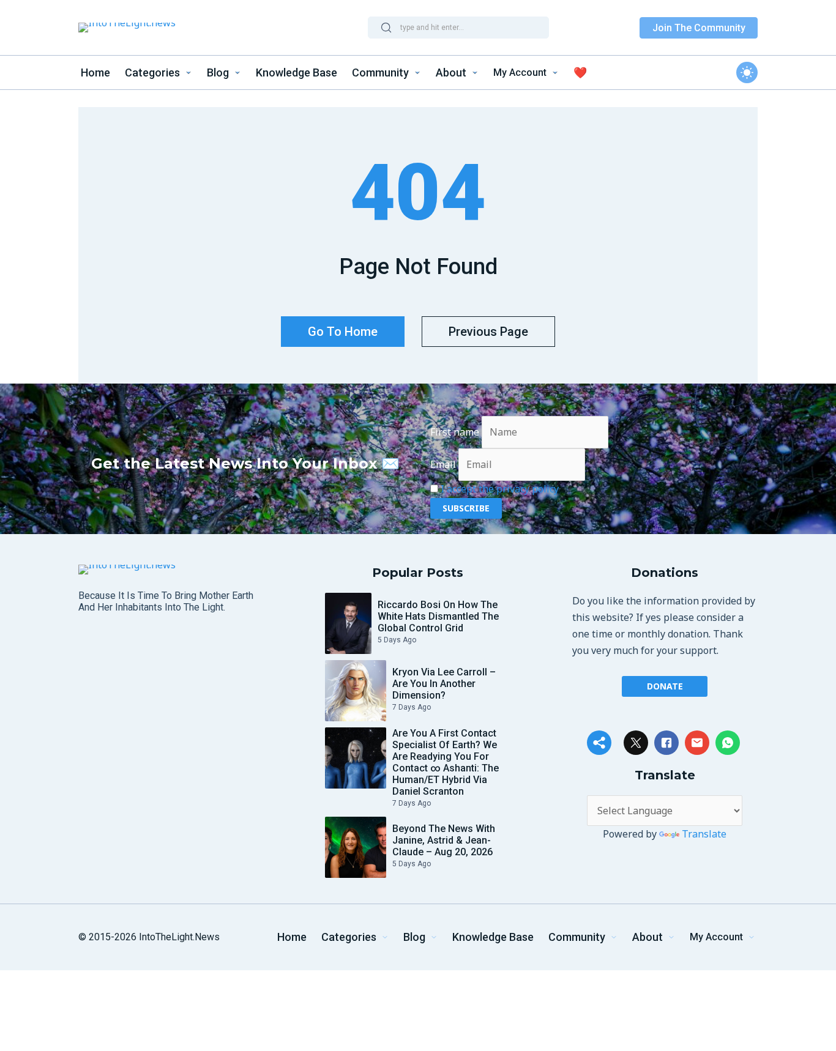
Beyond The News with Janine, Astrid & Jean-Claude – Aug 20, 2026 (443, 840)
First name (454, 432)
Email (443, 464)
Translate (704, 834)
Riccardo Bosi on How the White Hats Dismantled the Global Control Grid (438, 616)
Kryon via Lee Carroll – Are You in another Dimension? (444, 683)
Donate (665, 686)
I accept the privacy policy (500, 489)
